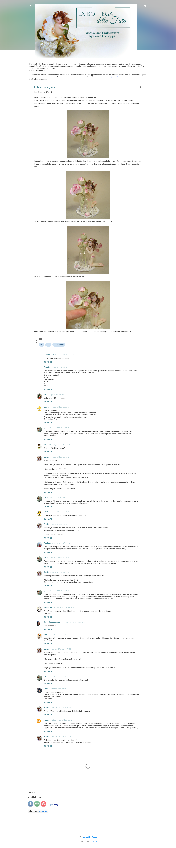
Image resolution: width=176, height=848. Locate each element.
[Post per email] (40, 340)
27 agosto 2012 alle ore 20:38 (59, 428)
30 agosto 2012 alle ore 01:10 (62, 543)
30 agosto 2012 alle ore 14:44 (59, 557)
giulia (46, 428)
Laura (46, 407)
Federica (47, 720)
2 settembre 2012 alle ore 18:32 (60, 649)
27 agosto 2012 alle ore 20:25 (59, 407)
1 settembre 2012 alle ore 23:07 (63, 608)
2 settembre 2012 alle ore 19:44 (59, 676)
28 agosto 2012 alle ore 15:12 (59, 457)
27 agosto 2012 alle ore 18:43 (64, 355)
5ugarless (94, 841)
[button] (140, 87)
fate (41, 345)
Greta (46, 689)
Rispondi (48, 362)
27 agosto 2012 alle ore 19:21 (58, 395)
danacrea (48, 607)
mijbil (46, 634)
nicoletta (47, 444)
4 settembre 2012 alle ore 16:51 (60, 689)
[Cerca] (145, 6)
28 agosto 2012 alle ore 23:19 (59, 512)
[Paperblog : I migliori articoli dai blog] (53, 806)
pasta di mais (59, 345)
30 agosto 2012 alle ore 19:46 (59, 591)
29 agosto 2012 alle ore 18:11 (59, 524)
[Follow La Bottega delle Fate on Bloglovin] (38, 812)
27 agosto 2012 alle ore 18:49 (62, 367)
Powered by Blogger (89, 837)
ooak (48, 345)
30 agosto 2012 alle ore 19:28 (59, 572)
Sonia (46, 457)
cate (46, 394)
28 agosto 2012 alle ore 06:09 (62, 445)
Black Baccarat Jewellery (54, 622)
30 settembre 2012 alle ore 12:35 (60, 737)
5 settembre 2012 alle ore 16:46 (60, 708)
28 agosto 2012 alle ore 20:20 (59, 497)
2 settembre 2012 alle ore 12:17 (76, 622)
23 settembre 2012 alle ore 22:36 (63, 720)
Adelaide (47, 543)
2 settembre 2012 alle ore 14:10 (59, 634)
